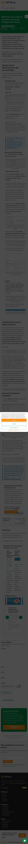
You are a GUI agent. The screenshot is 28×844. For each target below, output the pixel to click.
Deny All (14, 423)
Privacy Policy (16, 430)
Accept (14, 420)
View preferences (14, 427)
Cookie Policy (10, 430)
